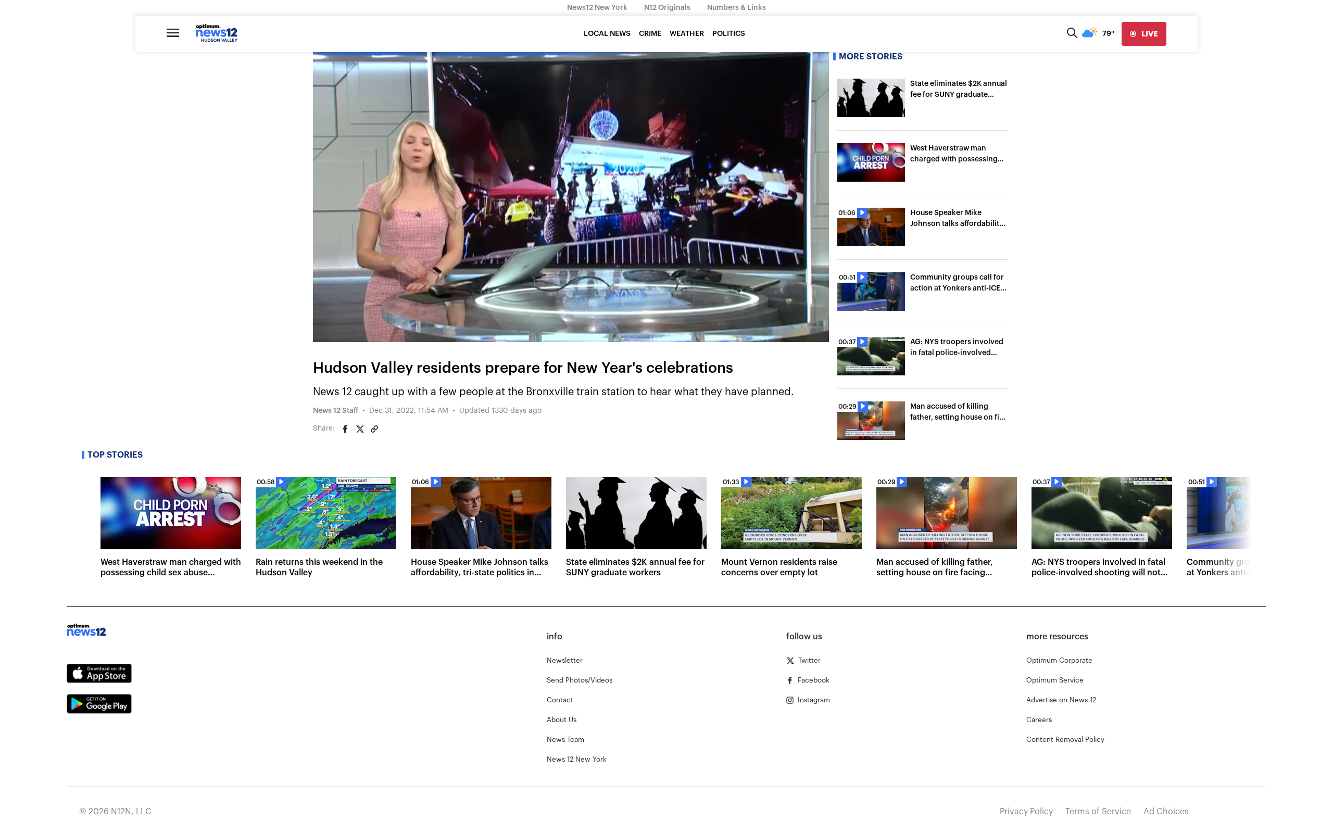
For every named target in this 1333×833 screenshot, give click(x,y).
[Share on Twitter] (360, 429)
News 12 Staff (335, 410)
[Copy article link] (374, 429)
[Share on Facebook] (345, 429)
